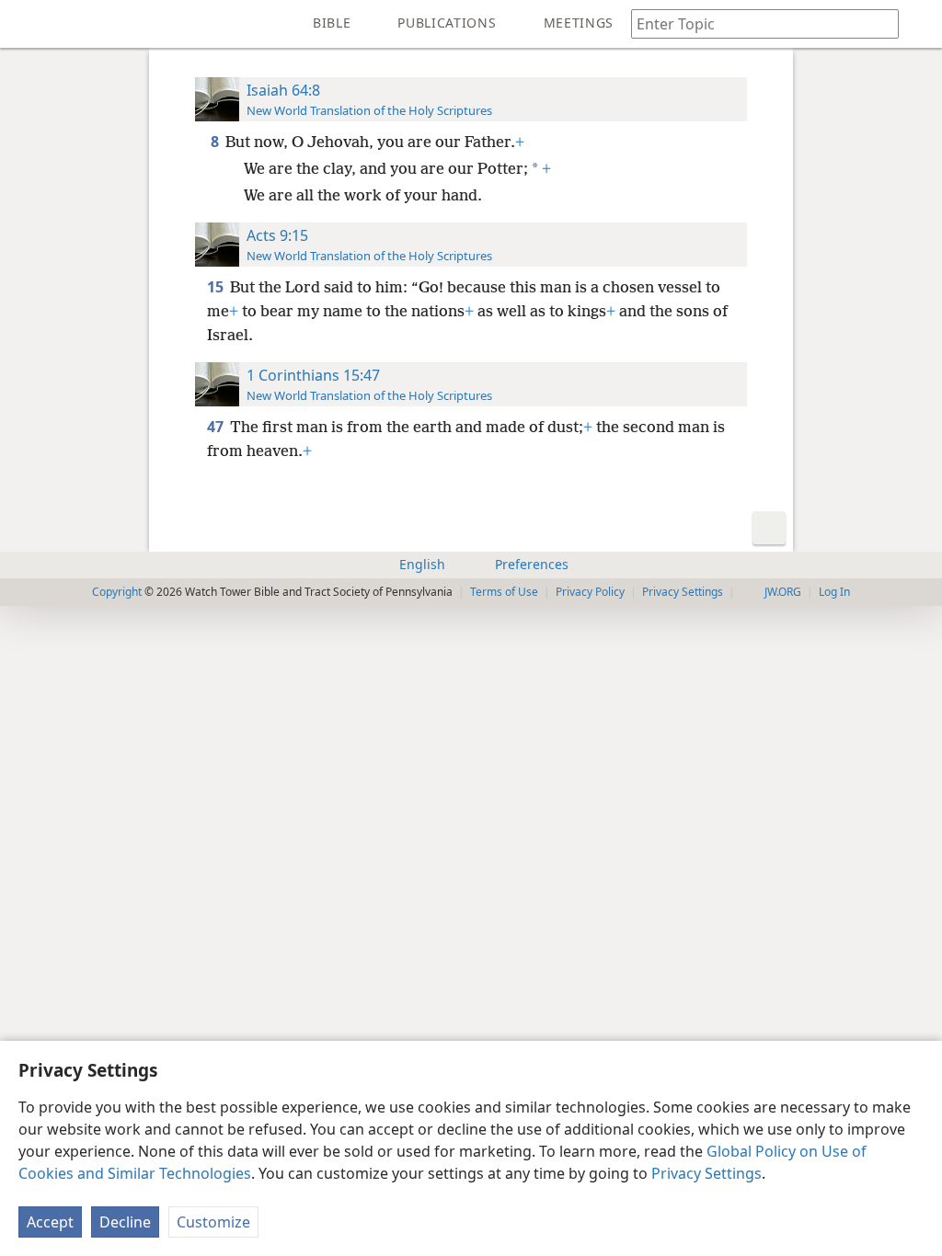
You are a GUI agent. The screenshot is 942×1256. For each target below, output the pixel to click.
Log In (834, 592)
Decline (125, 1222)
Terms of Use (504, 592)
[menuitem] (28, 24)
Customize (213, 1222)
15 (216, 287)
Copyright (117, 591)
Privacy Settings (706, 1173)
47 (216, 427)
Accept (50, 1222)
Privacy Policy (590, 592)
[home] (28, 24)
